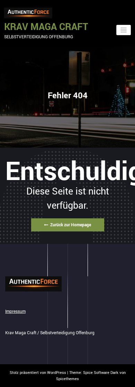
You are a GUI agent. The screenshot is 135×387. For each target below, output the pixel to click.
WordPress (56, 372)
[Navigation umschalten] (123, 30)
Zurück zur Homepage (70, 224)
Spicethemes (67, 378)
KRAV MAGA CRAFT (46, 26)
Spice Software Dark (100, 372)
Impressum (15, 311)
